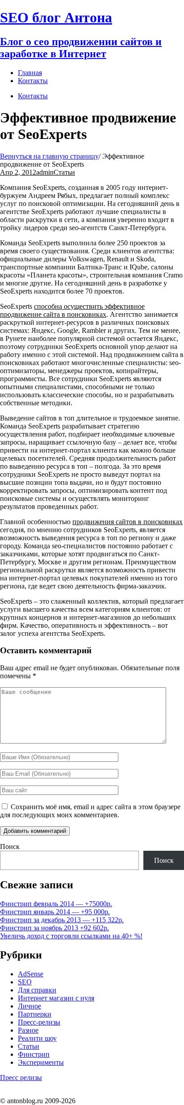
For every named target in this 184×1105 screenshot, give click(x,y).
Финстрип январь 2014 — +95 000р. (55, 912)
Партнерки (34, 1014)
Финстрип (34, 1054)
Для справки (37, 990)
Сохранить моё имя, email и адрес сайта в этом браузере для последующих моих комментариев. (90, 811)
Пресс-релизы (39, 1022)
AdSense (30, 974)
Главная (30, 72)
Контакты (33, 96)
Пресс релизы (21, 1077)
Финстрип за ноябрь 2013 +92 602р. (54, 928)
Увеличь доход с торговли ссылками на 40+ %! (71, 936)
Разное (28, 1030)
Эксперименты (41, 1062)
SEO (25, 982)
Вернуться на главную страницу (49, 156)
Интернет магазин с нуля (56, 998)
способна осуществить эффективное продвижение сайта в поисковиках (72, 310)
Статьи (64, 172)
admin (45, 172)
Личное (29, 1006)
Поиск (10, 846)
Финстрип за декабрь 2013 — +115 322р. (62, 920)
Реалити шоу (37, 1038)
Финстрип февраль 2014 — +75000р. (56, 904)
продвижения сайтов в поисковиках (127, 521)
